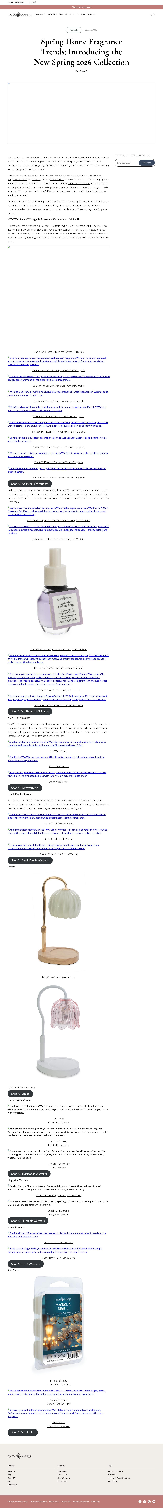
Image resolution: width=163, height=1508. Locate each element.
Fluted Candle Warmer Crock (59, 823)
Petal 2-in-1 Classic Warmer (58, 1242)
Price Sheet (62, 1481)
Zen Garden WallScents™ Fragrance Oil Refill (58, 689)
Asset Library (113, 1481)
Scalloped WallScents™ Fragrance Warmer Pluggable (58, 431)
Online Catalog (64, 1478)
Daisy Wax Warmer (58, 781)
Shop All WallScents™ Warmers (29, 483)
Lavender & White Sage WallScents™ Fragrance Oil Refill (58, 649)
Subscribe (147, 163)
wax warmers (57, 179)
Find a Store (62, 1474)
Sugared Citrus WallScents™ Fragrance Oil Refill (58, 705)
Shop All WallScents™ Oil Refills (29, 711)
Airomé (32, 2)
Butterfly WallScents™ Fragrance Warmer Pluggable (58, 477)
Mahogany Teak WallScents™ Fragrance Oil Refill (58, 668)
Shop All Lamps (20, 1093)
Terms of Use (65, 1502)
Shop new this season (81, 7)
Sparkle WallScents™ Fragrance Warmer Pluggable (58, 446)
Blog (9, 1474)
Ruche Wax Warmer (59, 766)
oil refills (36, 179)
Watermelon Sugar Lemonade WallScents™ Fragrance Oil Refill (58, 520)
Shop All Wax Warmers (24, 787)
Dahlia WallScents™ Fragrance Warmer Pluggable (59, 351)
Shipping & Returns (115, 1471)
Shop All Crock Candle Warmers (30, 860)
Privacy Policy (54, 1502)
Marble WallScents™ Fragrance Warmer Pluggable (58, 401)
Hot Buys (81, 15)
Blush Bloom (58, 1422)
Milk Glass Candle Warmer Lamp (58, 977)
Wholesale (92, 15)
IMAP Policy (95, 1502)
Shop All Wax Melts (22, 1432)
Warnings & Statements (81, 1502)
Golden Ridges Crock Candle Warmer (59, 854)
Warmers (40, 15)
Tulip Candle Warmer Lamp (21, 1087)
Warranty (111, 1474)
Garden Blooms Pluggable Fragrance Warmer (59, 1195)
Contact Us (12, 1478)
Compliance (12, 1484)
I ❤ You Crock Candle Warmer (58, 838)
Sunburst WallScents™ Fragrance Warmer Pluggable (58, 370)
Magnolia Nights (58, 1380)
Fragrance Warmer (58, 1214)
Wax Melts (74, 30)
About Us (11, 1471)
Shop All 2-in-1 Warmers (25, 1264)
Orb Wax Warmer (59, 751)
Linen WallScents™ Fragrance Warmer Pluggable (58, 462)
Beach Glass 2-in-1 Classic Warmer (58, 1257)
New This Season (66, 15)
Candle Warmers (16, 2)
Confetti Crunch (58, 1399)
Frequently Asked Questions (119, 1478)
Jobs (9, 1481)
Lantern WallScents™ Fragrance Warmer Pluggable (58, 385)
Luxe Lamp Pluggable (58, 1210)
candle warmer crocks (79, 183)
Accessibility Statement (39, 1502)
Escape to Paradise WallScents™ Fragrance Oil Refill (59, 539)
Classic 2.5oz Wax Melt (58, 1384)
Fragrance (52, 15)
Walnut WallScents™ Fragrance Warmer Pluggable (58, 416)
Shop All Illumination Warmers (29, 1173)
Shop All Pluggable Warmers (28, 1220)
